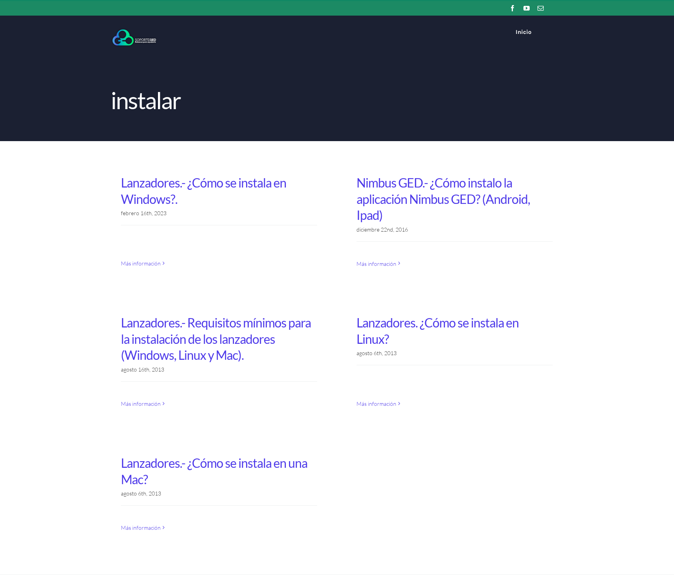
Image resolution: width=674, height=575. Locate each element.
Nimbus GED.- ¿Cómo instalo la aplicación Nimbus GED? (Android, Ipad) (443, 199)
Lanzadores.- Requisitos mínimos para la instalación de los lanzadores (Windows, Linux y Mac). (216, 339)
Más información (141, 263)
